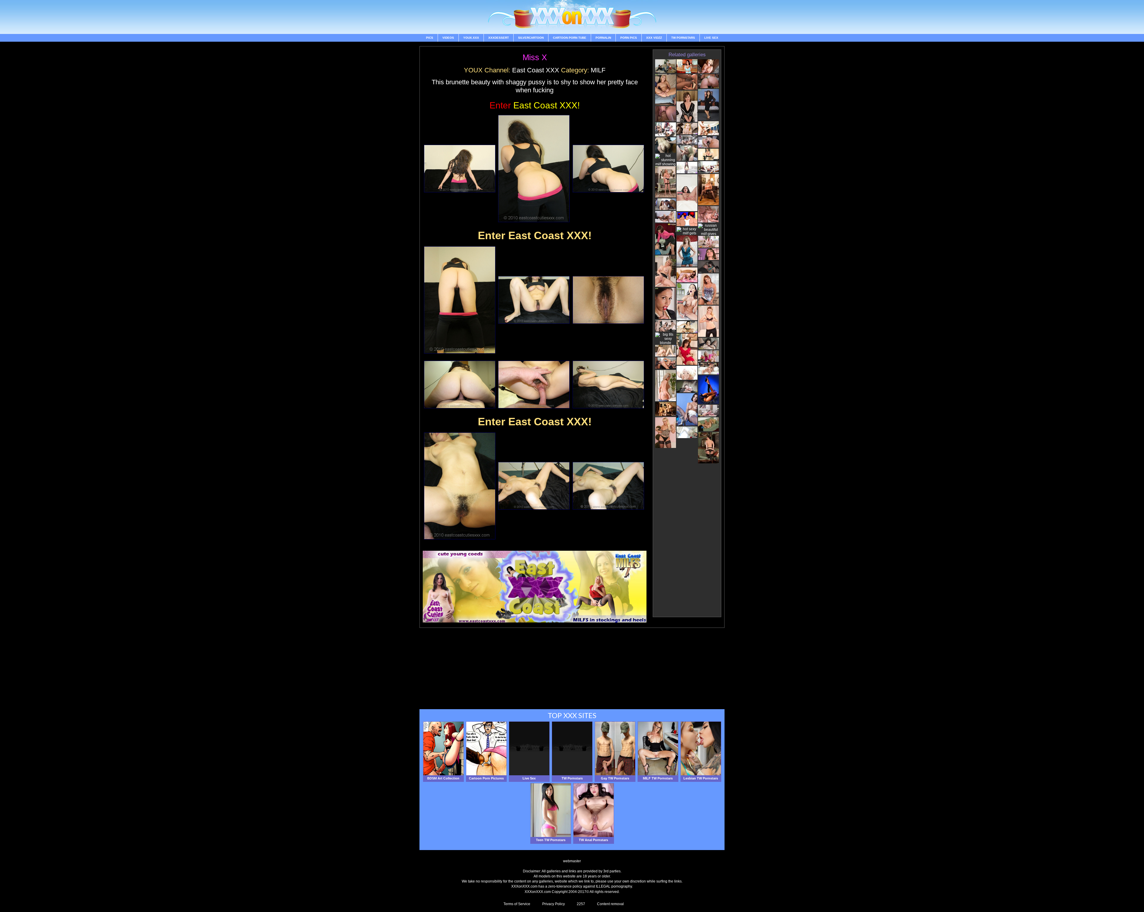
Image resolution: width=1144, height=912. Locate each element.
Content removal (610, 904)
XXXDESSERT (498, 37)
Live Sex (711, 37)
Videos (448, 37)
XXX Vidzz (654, 37)
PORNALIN (603, 37)
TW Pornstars (683, 37)
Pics (429, 37)
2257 (581, 904)
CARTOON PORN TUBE (569, 37)
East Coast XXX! (534, 105)
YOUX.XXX (471, 37)
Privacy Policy (553, 904)
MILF (598, 70)
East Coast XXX (535, 70)
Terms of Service (516, 904)
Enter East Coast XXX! (535, 235)
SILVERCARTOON (531, 37)
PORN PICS (628, 37)
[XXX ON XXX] (572, 17)
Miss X (535, 57)
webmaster (572, 861)
